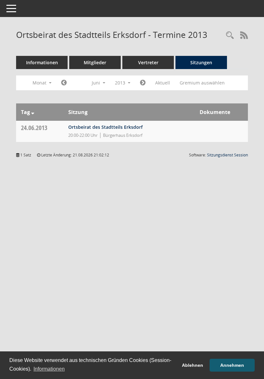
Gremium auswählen (202, 83)
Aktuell (162, 83)
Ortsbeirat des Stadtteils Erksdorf (105, 127)
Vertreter (148, 62)
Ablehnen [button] (192, 365)
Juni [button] (96, 83)
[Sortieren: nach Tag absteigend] (32, 112)
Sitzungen (201, 62)
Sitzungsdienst (227, 155)
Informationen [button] (49, 369)
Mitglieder (95, 62)
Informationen (42, 62)
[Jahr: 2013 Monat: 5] (63, 83)
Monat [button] (40, 83)
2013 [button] (121, 83)
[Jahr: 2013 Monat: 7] (142, 83)
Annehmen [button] (232, 365)
